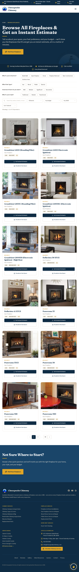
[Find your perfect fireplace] (74, 567)
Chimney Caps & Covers (9, 512)
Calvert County (6, 534)
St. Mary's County (7, 536)
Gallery (30, 558)
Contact (55, 558)
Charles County (6, 539)
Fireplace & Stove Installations (50, 509)
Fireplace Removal (54, 76)
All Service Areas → (8, 546)
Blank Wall (25, 76)
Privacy (62, 558)
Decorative (49, 90)
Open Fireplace (35, 76)
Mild (24, 90)
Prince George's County (9, 544)
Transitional (42, 95)
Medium (31, 90)
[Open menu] (75, 9)
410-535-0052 (71, 2)
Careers (48, 558)
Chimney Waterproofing (9, 514)
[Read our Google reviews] (76, 491)
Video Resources (39, 558)
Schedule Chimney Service (53, 549)
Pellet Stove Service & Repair (49, 517)
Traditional (25, 95)
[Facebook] (69, 491)
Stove (44, 76)
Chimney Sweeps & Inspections (11, 509)
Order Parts (58, 2)
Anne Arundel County (8, 541)
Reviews (22, 558)
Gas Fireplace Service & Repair (50, 512)
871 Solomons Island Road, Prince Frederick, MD (16, 2)
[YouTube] (72, 491)
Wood (29, 84)
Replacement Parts (7, 522)
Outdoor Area (26, 79)
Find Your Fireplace (14, 52)
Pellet (36, 84)
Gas (23, 84)
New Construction (68, 76)
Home (4, 22)
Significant (39, 90)
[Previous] (29, 437)
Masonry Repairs (7, 519)
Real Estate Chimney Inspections (11, 517)
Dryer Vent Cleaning (46, 526)
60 (45, 437)
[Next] (50, 437)
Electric (43, 84)
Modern (34, 95)
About (16, 558)
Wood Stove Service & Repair (49, 514)
